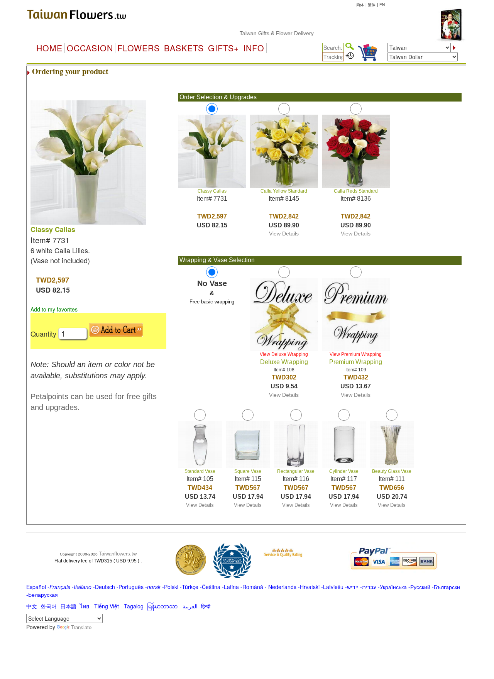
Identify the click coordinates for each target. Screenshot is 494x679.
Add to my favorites (54, 309)
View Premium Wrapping (356, 354)
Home (49, 48)
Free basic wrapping (211, 302)
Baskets (184, 48)
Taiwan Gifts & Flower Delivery (266, 33)
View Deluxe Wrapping (284, 354)
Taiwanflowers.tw (118, 554)
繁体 (372, 4)
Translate (81, 627)
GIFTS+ (223, 48)
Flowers (138, 48)
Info (253, 48)
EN (382, 4)
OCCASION (90, 48)
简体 (360, 4)
